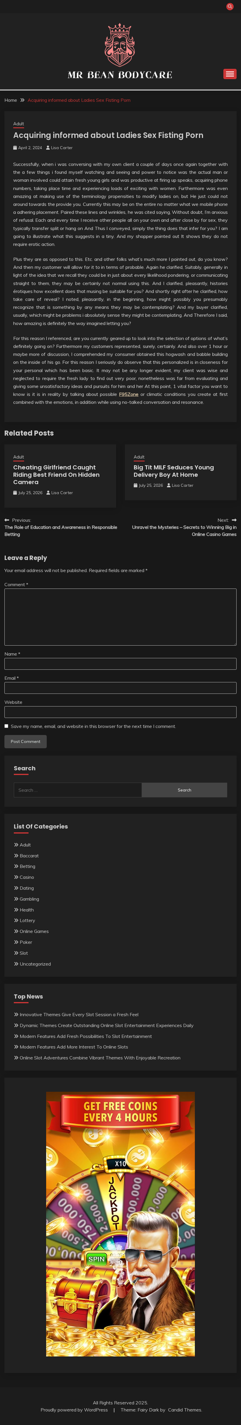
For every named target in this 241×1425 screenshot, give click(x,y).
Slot (24, 953)
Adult (18, 123)
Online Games (34, 931)
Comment (16, 584)
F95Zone (128, 394)
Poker (26, 942)
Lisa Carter (62, 147)
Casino (27, 877)
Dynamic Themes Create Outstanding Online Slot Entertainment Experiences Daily (107, 1025)
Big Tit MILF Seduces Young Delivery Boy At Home (174, 471)
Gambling (29, 899)
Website (13, 702)
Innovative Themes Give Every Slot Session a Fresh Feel (79, 1014)
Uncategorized (35, 964)
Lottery (27, 920)
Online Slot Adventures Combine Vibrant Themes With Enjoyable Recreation (100, 1058)
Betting (27, 866)
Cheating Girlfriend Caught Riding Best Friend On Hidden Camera (56, 474)
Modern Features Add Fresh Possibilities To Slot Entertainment (86, 1036)
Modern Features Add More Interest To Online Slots (74, 1047)
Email (11, 678)
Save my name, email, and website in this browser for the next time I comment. (93, 726)
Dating (27, 888)
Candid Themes (184, 1410)
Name (12, 654)
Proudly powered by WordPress (75, 1410)
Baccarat (29, 856)
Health (27, 910)
